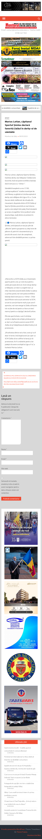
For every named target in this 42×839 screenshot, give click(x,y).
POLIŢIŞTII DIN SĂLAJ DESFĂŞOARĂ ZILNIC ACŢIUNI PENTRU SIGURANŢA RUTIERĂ (21, 383)
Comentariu (6, 418)
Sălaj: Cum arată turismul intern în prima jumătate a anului (19, 793)
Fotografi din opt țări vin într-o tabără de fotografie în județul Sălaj (19, 784)
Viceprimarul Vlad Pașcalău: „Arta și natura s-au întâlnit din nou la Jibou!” (20, 802)
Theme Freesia (22, 832)
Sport (7, 118)
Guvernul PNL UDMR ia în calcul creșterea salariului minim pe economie (20, 377)
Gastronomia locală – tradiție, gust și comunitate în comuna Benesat (17, 749)
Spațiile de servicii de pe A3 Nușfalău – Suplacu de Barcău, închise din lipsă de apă (19, 767)
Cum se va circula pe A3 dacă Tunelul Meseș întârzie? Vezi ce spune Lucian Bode (20, 775)
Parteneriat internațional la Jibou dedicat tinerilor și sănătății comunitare (19, 758)
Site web (4, 468)
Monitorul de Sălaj (11, 136)
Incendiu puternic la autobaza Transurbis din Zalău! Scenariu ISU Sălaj (20, 811)
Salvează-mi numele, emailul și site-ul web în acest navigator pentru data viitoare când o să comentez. (10, 487)
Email (4, 459)
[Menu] (3, 18)
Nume (4, 449)
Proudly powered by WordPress (12, 829)
